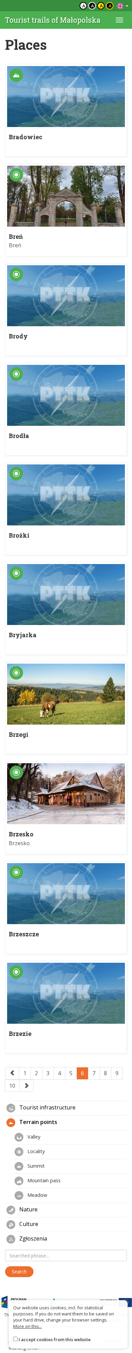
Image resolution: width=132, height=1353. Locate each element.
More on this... (27, 1326)
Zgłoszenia (32, 1239)
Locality (35, 1151)
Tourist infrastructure (46, 1107)
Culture (28, 1224)
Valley (33, 1136)
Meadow (36, 1194)
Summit (35, 1165)
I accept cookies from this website (55, 1339)
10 (12, 1085)
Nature (28, 1209)
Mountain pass (43, 1180)
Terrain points (37, 1122)
